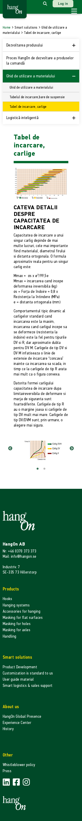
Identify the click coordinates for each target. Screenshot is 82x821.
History (8, 728)
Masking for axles (16, 630)
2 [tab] (44, 469)
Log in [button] (63, 3)
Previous (10, 448)
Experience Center (17, 722)
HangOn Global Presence (22, 716)
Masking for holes (17, 623)
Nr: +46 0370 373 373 (19, 551)
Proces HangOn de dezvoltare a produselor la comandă (40, 60)
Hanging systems (16, 605)
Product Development (20, 667)
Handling (9, 636)
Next (71, 448)
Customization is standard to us (28, 673)
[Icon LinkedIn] (7, 782)
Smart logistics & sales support (28, 685)
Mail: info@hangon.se (19, 556)
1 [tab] (37, 469)
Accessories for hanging (21, 611)
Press (7, 771)
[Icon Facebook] (17, 782)
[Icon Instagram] (26, 782)
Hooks (7, 598)
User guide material (18, 679)
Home (7, 27)
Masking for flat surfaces (23, 617)
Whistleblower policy (19, 764)
